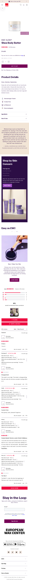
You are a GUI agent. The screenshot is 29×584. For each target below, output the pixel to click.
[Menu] (2, 5)
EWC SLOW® (6, 40)
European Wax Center (12, 577)
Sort (15, 329)
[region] (14, 312)
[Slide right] (26, 1)
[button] (20, 5)
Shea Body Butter (10, 337)
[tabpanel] (14, 182)
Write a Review (18, 324)
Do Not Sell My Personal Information (14, 579)
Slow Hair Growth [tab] (7, 171)
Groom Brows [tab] (6, 173)
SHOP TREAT (7, 185)
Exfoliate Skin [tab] (6, 175)
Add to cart (14, 66)
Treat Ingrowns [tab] (6, 168)
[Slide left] (2, 1)
